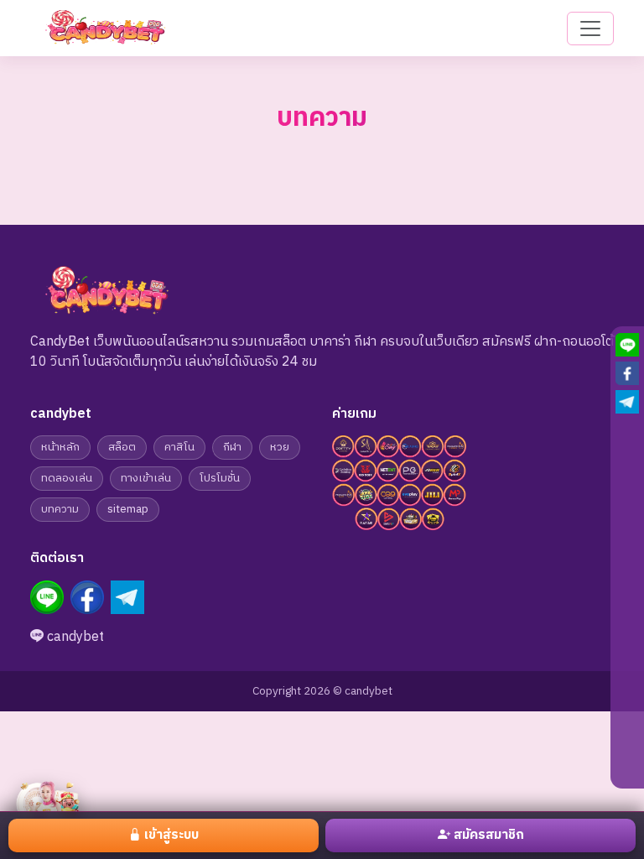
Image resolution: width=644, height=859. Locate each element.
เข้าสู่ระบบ (171, 835)
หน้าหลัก (60, 447)
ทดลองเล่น (66, 478)
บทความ (60, 509)
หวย (279, 447)
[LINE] (47, 597)
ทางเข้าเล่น (146, 478)
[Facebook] (87, 597)
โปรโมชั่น (220, 478)
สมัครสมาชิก (489, 835)
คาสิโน (179, 447)
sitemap (127, 509)
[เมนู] (590, 28)
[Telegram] (127, 597)
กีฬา (232, 447)
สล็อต (122, 447)
